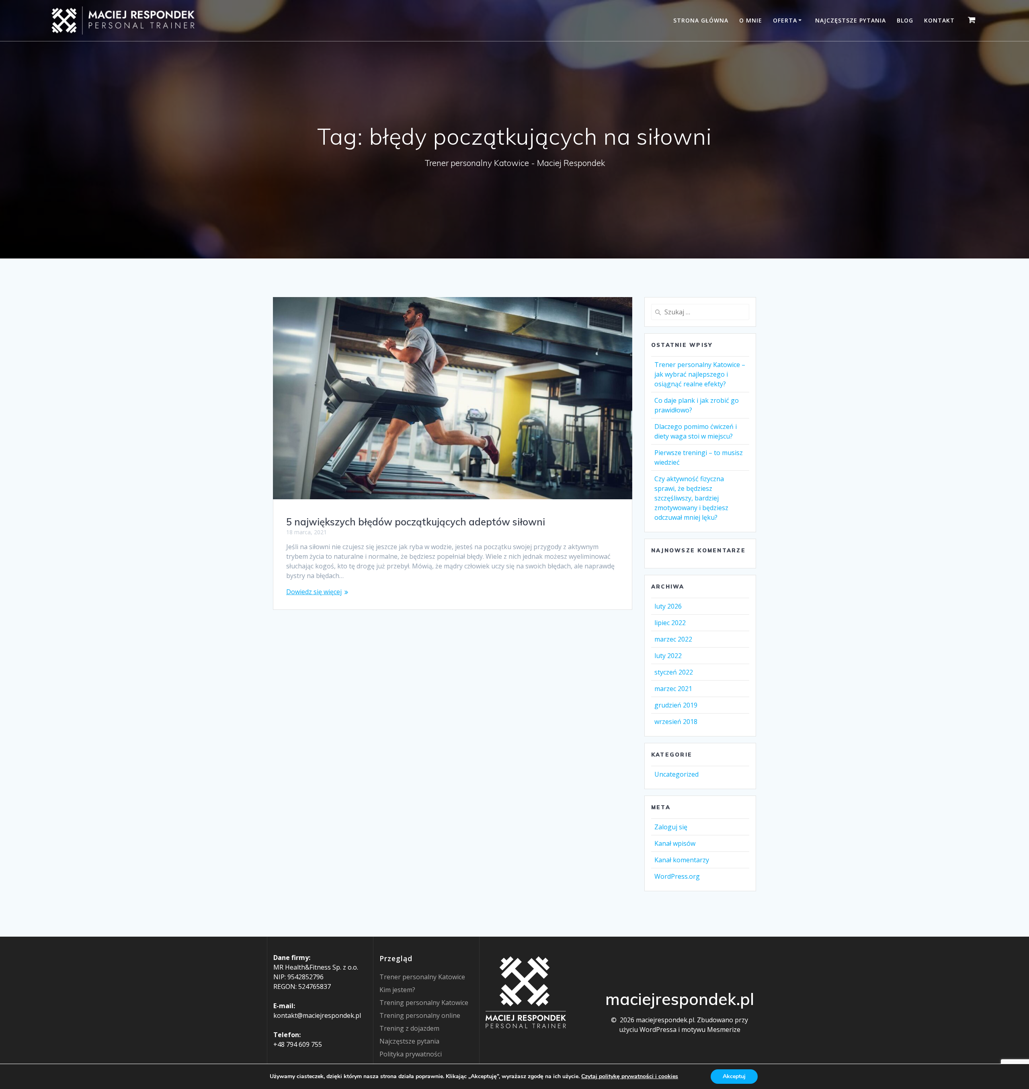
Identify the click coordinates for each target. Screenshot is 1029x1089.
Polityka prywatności (410, 1054)
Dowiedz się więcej (314, 591)
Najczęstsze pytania (850, 20)
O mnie (750, 20)
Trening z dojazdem (409, 1028)
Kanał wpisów (674, 843)
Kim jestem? (397, 989)
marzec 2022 (673, 639)
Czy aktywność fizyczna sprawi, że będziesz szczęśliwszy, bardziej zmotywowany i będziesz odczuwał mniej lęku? (691, 498)
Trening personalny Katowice (423, 1002)
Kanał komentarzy (681, 859)
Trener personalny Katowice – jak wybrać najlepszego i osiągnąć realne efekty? (699, 374)
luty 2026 (668, 606)
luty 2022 (668, 655)
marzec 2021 (673, 688)
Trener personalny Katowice (422, 976)
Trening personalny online (419, 1015)
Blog (905, 20)
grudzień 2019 (675, 705)
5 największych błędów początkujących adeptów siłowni (415, 522)
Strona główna (700, 20)
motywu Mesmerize (710, 1029)
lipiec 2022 (670, 622)
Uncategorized (676, 774)
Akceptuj (734, 1076)
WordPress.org (677, 876)
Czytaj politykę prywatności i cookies (629, 1076)
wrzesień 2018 (675, 721)
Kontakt (939, 20)
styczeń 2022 (673, 672)
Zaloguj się (670, 826)
